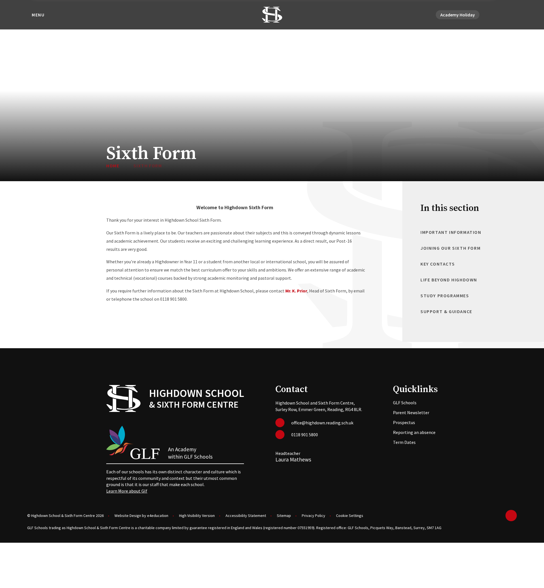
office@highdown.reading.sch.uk (322, 423)
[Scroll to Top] (511, 515)
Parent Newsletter (411, 412)
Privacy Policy (313, 515)
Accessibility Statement (246, 515)
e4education (157, 515)
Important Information (450, 232)
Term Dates (404, 442)
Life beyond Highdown (448, 280)
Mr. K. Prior (296, 291)
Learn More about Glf (126, 491)
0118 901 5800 (304, 434)
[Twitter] (493, 14)
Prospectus (404, 422)
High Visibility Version (197, 515)
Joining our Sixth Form (450, 248)
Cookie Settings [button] (349, 515)
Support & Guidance (446, 311)
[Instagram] (506, 14)
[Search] (513, 14)
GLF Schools (404, 402)
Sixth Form (147, 165)
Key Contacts (437, 264)
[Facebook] (499, 14)
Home (112, 165)
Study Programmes (444, 295)
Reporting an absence (414, 432)
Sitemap (284, 515)
